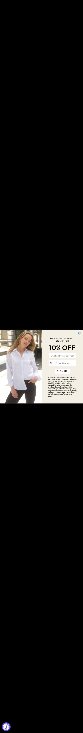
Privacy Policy (66, 394)
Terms (50, 396)
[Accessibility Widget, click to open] (6, 726)
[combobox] (51, 362)
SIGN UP (62, 371)
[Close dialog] (79, 333)
